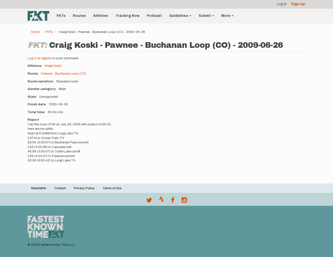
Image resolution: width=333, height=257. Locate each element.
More (226, 16)
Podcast (154, 16)
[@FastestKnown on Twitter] (149, 201)
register (46, 58)
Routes (79, 16)
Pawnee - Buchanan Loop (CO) (63, 73)
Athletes (100, 16)
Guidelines (179, 16)
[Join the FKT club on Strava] (161, 201)
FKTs (61, 16)
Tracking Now (127, 16)
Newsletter (38, 188)
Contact (60, 188)
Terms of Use (112, 188)
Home (35, 32)
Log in (281, 4)
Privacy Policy (84, 188)
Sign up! (298, 4)
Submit (205, 16)
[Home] (40, 16)
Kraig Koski (53, 66)
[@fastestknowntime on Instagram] (184, 201)
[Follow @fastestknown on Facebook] (173, 201)
